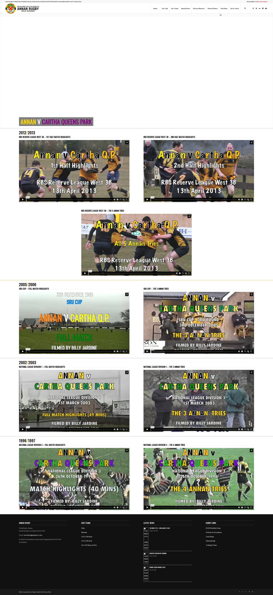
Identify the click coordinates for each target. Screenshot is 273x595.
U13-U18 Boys (86, 537)
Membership (210, 541)
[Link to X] (256, 8)
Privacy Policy (47, 592)
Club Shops (210, 537)
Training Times (77, 1)
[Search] (245, 8)
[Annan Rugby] (22, 8)
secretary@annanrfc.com (33, 535)
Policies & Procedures (214, 532)
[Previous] (2, 71)
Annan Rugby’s (257, 1)
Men (83, 528)
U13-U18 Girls (86, 541)
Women (84, 532)
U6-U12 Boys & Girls (89, 545)
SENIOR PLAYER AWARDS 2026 (157, 567)
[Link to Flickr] (259, 8)
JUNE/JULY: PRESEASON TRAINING (157, 553)
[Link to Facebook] (253, 8)
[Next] (271, 71)
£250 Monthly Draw (213, 528)
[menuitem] (257, 1)
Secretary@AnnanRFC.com (64, 1)
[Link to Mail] (266, 8)
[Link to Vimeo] (262, 8)
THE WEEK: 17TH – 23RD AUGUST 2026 (159, 528)
